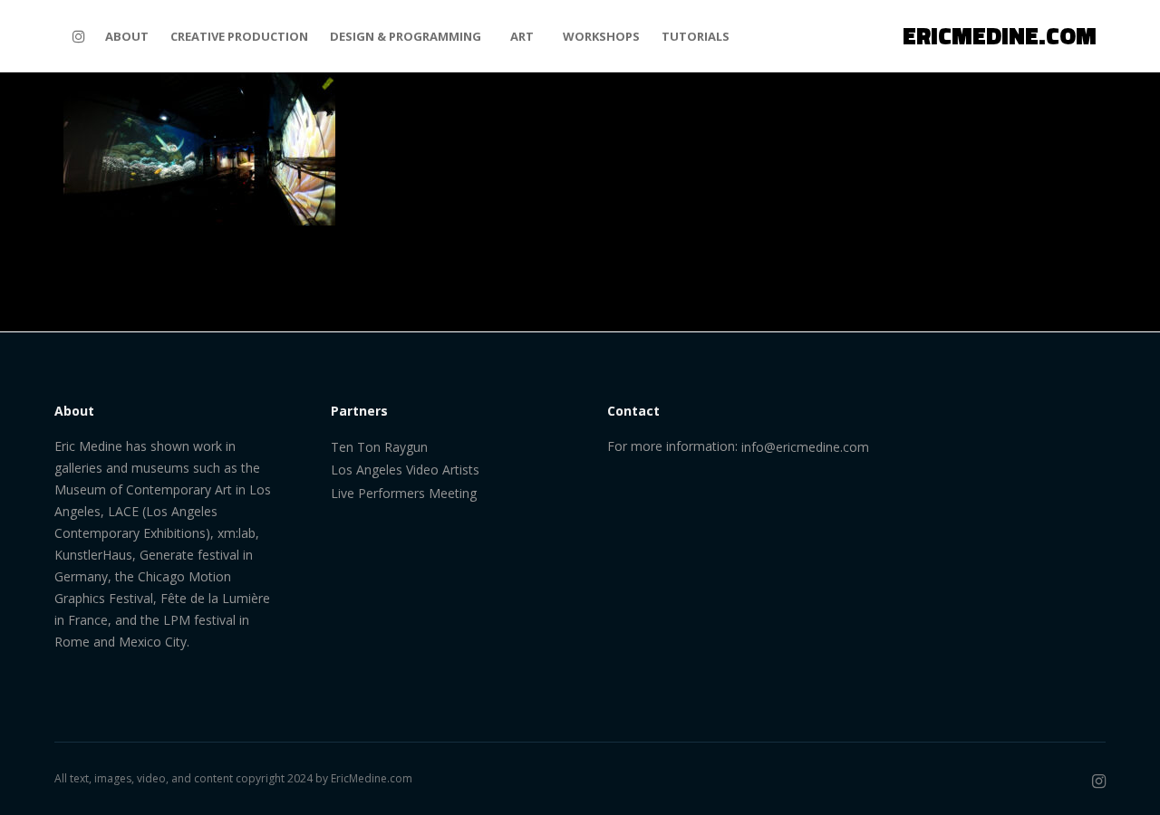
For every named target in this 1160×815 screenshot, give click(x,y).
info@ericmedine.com (805, 446)
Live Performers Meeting (404, 493)
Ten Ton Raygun (379, 446)
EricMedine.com (371, 778)
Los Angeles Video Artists (405, 469)
